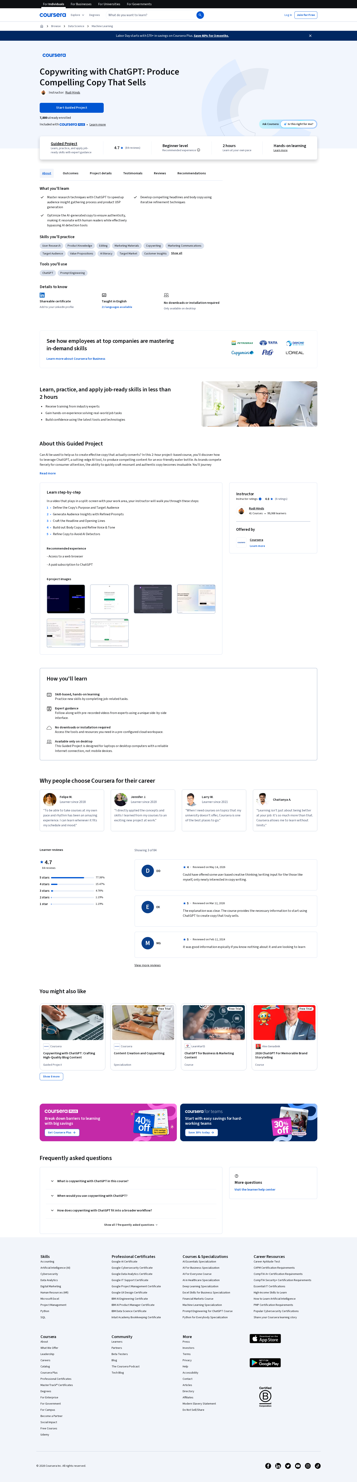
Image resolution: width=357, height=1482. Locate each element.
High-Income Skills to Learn (270, 1293)
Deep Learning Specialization (200, 1286)
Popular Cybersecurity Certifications (276, 1311)
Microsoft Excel (49, 1299)
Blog (114, 1360)
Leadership (47, 1354)
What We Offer (49, 1348)
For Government (50, 1404)
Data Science (76, 26)
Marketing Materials (127, 246)
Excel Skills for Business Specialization (206, 1293)
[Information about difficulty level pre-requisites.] (198, 150)
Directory (188, 1391)
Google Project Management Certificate (136, 1286)
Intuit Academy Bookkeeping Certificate (136, 1317)
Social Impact (48, 1422)
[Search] (200, 15)
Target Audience (52, 254)
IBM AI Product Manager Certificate (133, 1305)
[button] (95, 15)
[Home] (41, 26)
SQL (42, 1317)
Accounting (47, 1262)
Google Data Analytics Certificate (132, 1274)
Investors (188, 1348)
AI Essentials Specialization (199, 1262)
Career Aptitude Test (267, 1262)
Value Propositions (81, 254)
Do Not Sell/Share (193, 1410)
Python (44, 1311)
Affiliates (188, 1397)
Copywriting (153, 246)
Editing (103, 246)
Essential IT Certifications (269, 1286)
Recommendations (191, 173)
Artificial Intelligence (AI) (55, 1268)
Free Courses (48, 1428)
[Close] (310, 35)
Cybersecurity (49, 1274)
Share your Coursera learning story (275, 1317)
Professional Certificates (55, 1379)
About (46, 173)
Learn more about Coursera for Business (75, 358)
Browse (56, 26)
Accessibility (190, 1373)
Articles (187, 1385)
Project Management (53, 1305)
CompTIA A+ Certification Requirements (278, 1274)
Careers (45, 1360)
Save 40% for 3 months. (211, 35)
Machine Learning (102, 26)
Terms (187, 1354)
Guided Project (64, 144)
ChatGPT (47, 273)
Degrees (45, 1391)
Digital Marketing (50, 1286)
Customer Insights (155, 254)
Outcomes (70, 173)
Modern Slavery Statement (199, 1404)
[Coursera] (53, 15)
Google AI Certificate (124, 1262)
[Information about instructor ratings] (260, 499)
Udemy (44, 1435)
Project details (101, 173)
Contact (187, 1379)
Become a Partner (51, 1416)
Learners (117, 1342)
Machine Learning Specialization (202, 1305)
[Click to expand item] (66, 599)
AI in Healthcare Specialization (201, 1280)
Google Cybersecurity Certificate (132, 1268)
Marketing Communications (184, 246)
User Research (51, 246)
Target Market (128, 254)
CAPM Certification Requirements (274, 1268)
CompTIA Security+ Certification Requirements (282, 1280)
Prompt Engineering (72, 273)
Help (185, 1366)
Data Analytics (49, 1280)
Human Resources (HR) (54, 1293)
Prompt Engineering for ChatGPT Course (208, 1311)
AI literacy (106, 254)
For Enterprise (49, 1397)
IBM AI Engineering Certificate (130, 1299)
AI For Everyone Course (197, 1274)
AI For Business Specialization (201, 1268)
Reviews (160, 173)
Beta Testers (120, 1354)
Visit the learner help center (254, 1189)
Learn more (97, 124)
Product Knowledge (80, 246)
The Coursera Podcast (125, 1366)
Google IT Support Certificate (130, 1280)
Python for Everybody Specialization (205, 1317)
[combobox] (146, 15)
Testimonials (132, 173)
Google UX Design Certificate (129, 1293)
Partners (117, 1348)
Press (186, 1342)
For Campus (47, 1410)
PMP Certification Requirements (273, 1305)
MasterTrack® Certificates (56, 1385)
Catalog (45, 1366)
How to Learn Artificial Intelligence (275, 1299)
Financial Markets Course (198, 1299)
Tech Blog (118, 1373)
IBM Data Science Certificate (129, 1311)
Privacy (187, 1360)
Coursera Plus (49, 1373)
